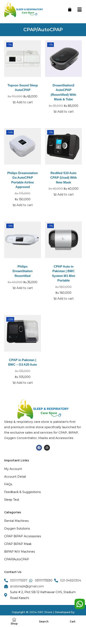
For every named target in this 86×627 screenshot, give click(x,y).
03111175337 (18, 580)
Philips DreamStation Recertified (23, 271)
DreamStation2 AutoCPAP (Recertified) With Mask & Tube (63, 92)
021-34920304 (70, 580)
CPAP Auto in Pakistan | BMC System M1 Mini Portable (63, 273)
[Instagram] (47, 448)
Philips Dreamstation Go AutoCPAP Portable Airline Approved (22, 180)
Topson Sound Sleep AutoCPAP (23, 88)
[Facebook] (39, 448)
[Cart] (69, 9)
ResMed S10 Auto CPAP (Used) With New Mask (63, 177)
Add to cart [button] (24, 102)
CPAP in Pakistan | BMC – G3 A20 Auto (22, 362)
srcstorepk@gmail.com (27, 586)
